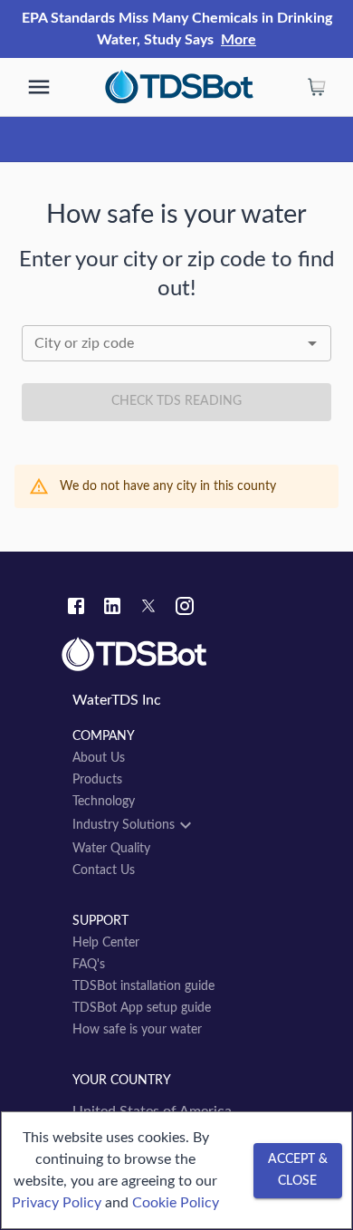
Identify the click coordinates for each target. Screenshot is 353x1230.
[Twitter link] (148, 609)
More (238, 40)
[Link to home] (176, 655)
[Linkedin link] (112, 608)
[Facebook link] (76, 608)
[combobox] (176, 343)
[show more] (38, 86)
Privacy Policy (56, 1203)
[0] (317, 87)
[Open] (312, 343)
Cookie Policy (175, 1203)
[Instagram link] (185, 608)
